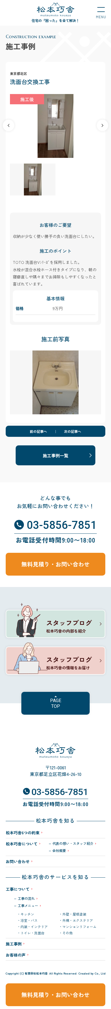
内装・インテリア (34, 926)
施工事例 (14, 944)
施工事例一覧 (55, 455)
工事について (18, 889)
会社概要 (59, 850)
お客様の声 (16, 955)
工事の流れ (26, 898)
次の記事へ (72, 431)
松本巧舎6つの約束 (23, 833)
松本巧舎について (22, 844)
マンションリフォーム (79, 926)
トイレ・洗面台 (32, 933)
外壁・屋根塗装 (74, 914)
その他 (67, 933)
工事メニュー (28, 905)
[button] (102, 125)
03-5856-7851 (62, 525)
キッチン (27, 914)
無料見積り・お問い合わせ (55, 994)
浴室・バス (29, 920)
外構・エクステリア (77, 920)
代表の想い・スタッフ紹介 (72, 843)
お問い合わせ (18, 861)
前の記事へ (38, 431)
